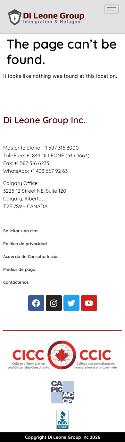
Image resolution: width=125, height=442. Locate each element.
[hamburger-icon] (111, 9)
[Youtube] (89, 303)
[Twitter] (71, 303)
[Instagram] (54, 303)
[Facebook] (36, 303)
